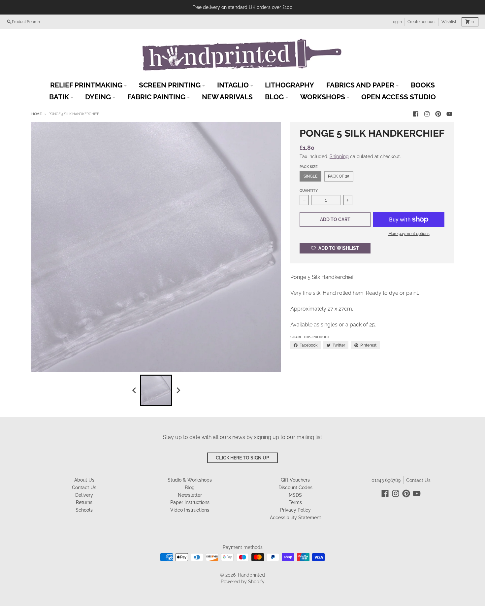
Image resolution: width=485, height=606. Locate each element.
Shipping (339, 156)
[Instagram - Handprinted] (427, 114)
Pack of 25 (338, 176)
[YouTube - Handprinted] (449, 114)
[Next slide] (177, 390)
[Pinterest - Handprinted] (438, 114)
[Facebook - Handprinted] (415, 114)
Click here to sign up (242, 457)
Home (36, 114)
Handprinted (251, 575)
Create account (421, 21)
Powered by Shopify (243, 581)
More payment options (409, 233)
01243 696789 (386, 480)
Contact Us (418, 480)
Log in (396, 21)
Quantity (309, 190)
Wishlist (448, 21)
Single (310, 176)
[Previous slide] (134, 390)
